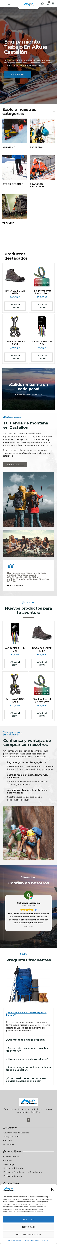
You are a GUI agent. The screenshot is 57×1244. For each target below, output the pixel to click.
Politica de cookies (14, 1240)
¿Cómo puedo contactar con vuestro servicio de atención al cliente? (27, 1079)
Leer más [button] (28, 926)
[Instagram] (28, 1120)
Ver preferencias (28, 1234)
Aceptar (28, 1219)
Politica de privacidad (31, 1240)
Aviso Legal (45, 1240)
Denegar (28, 1227)
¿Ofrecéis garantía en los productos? (27, 1059)
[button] (52, 1189)
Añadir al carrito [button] (15, 306)
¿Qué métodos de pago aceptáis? (25, 1039)
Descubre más (18, 71)
